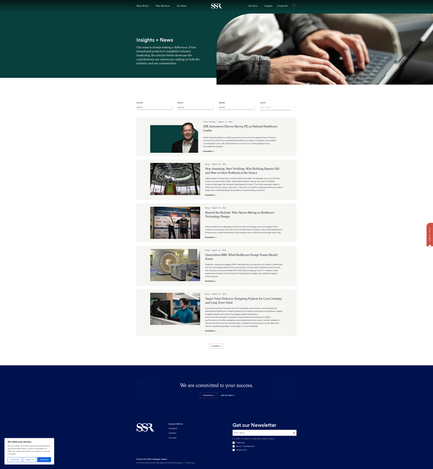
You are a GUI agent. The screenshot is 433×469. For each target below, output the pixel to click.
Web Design (160, 463)
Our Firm (252, 5)
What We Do (142, 5)
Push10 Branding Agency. (174, 463)
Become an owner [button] (430, 234)
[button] (216, 5)
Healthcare (240, 443)
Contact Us (282, 5)
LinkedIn (172, 433)
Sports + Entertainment (245, 446)
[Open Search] (294, 5)
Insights (268, 5)
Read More (208, 151)
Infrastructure (241, 450)
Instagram (173, 428)
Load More (216, 346)
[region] (29, 451)
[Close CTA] (429, 246)
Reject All (29, 460)
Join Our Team (227, 395)
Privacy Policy (190, 463)
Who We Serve (163, 5)
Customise (14, 460)
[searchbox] (136, 107)
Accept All (44, 460)
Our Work (181, 5)
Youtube (172, 438)
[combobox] (154, 108)
